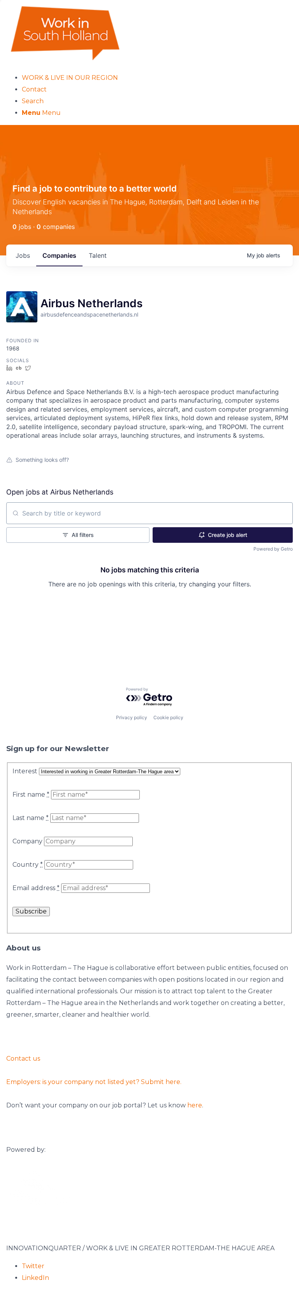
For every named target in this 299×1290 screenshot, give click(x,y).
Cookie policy (168, 717)
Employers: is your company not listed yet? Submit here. (93, 1082)
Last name (30, 818)
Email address (36, 888)
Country (27, 864)
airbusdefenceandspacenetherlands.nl (89, 314)
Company (27, 841)
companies (59, 255)
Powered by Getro (273, 549)
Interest (24, 771)
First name (30, 794)
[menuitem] (157, 78)
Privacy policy (131, 717)
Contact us (23, 1058)
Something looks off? (42, 459)
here (194, 1105)
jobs (23, 255)
